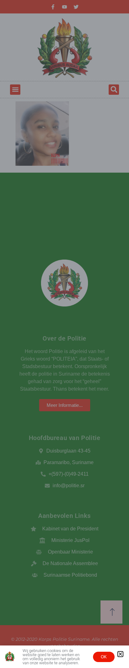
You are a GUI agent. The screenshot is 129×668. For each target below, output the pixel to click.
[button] (120, 654)
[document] (64, 334)
